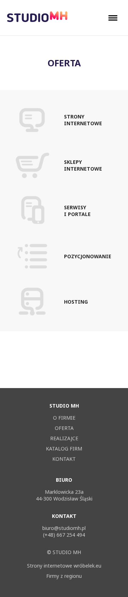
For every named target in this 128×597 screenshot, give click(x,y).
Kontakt (64, 458)
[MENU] (114, 18)
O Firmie (64, 417)
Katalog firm (64, 448)
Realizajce (64, 438)
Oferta (64, 428)
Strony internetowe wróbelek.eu (64, 565)
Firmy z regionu (64, 576)
